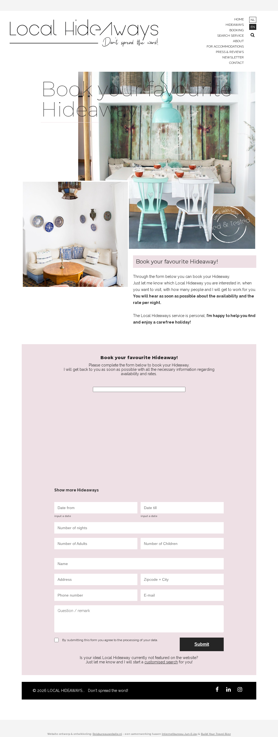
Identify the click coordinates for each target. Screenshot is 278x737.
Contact (236, 63)
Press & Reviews (230, 52)
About (238, 41)
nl (253, 20)
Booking (236, 30)
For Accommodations (225, 46)
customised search (161, 662)
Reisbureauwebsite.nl (107, 733)
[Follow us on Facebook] (217, 690)
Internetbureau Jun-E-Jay (179, 733)
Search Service (230, 35)
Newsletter (233, 57)
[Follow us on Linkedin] (228, 690)
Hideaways (235, 25)
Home (239, 19)
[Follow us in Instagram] (239, 690)
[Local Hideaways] (82, 33)
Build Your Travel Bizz (216, 733)
